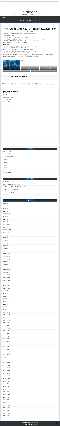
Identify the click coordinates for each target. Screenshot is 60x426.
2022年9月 (5, 256)
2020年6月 (5, 306)
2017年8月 (5, 362)
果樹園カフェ (6, 170)
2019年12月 (6, 314)
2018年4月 (5, 354)
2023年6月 (5, 243)
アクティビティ (6, 151)
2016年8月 (5, 378)
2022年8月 (5, 259)
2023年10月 (6, 232)
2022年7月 (5, 261)
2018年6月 (5, 352)
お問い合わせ (37, 21)
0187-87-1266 (6, 101)
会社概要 (29, 21)
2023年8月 (5, 237)
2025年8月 (5, 213)
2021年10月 (6, 272)
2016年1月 (5, 389)
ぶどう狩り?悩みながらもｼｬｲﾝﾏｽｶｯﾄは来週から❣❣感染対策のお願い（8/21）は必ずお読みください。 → (34, 85)
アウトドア (6, 154)
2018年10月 (6, 341)
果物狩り (6, 159)
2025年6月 (5, 219)
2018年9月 (5, 344)
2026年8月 (5, 203)
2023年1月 (5, 251)
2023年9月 (5, 235)
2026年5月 (5, 208)
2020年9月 (5, 298)
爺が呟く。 (29, 25)
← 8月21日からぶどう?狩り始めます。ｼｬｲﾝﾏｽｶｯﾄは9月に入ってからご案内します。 (21, 83)
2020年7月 (5, 304)
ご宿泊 (4, 162)
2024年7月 (5, 221)
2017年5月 (5, 370)
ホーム (15, 21)
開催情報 (22, 21)
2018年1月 (5, 357)
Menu (4, 17)
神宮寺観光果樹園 (30, 11)
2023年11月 (6, 229)
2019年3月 (5, 338)
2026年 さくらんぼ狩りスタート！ (11, 192)
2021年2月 (5, 290)
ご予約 (44, 21)
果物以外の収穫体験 (8, 156)
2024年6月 (5, 224)
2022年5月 (5, 267)
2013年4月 (5, 402)
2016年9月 (5, 376)
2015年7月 (5, 394)
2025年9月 (5, 211)
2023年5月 (5, 245)
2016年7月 (5, 381)
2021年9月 (5, 275)
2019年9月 (5, 322)
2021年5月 (5, 285)
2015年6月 (5, 397)
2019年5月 (5, 333)
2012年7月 (5, 413)
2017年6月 (5, 368)
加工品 (5, 167)
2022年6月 (5, 264)
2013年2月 (5, 407)
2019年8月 (5, 325)
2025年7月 (5, 216)
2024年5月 (5, 227)
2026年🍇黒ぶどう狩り (8, 181)
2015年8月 (5, 391)
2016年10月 (6, 373)
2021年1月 (5, 293)
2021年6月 (5, 283)
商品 (4, 165)
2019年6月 (5, 330)
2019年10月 (6, 320)
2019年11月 (5, 317)
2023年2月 (5, 248)
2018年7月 (5, 349)
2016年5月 (5, 386)
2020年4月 (5, 312)
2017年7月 (5, 365)
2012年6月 (5, 415)
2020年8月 (5, 301)
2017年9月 (5, 360)
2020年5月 (5, 309)
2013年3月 (5, 405)
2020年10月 (6, 296)
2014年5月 (5, 399)
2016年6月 (5, 383)
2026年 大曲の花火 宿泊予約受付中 (12, 184)
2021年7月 (5, 280)
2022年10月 (6, 253)
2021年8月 (5, 277)
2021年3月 (5, 288)
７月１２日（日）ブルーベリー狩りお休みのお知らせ (15, 186)
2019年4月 (5, 336)
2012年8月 (5, 410)
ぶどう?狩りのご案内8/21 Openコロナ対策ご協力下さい (30, 28)
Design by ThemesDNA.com (30, 424)
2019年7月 (5, 328)
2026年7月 (5, 206)
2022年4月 (5, 269)
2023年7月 (5, 240)
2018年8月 (5, 346)
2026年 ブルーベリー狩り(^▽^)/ (10, 189)
